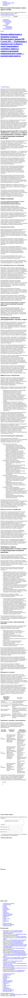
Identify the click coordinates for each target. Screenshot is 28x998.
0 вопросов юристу (5, 86)
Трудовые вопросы (7, 21)
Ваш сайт (3, 831)
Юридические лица (7, 28)
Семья (7, 24)
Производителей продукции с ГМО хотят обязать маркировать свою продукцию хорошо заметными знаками (15, 945)
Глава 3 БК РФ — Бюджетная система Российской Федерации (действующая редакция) (15, 958)
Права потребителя (7, 915)
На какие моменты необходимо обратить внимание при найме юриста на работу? (14, 951)
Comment (3, 824)
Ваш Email (3, 829)
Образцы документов (8, 913)
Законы (4, 905)
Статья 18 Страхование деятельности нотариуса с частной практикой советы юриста (15, 937)
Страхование (8, 26)
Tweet (4, 781)
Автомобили (6, 19)
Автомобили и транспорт (8, 903)
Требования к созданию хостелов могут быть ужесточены (14, 935)
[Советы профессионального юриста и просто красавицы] (7, 14)
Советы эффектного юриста (16, 994)
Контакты (5, 5)
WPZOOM (12, 995)
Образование (6, 912)
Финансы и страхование (8, 924)
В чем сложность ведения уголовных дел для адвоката (12, 961)
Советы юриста (6, 918)
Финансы (5, 25)
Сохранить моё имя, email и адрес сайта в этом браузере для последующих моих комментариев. (14, 835)
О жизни (5, 911)
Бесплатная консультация (8, 2)
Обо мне (5, 1)
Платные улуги (6, 3)
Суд (4, 922)
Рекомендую (6, 916)
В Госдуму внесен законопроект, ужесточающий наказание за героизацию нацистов (13, 931)
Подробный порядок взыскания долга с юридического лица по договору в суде (14, 940)
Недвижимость (9, 27)
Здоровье (8, 23)
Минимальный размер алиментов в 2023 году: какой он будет (14, 971)
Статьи (2, 31)
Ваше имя (3, 827)
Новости (5, 910)
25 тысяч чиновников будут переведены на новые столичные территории (13, 943)
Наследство (5, 908)
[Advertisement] (14, 72)
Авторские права (7, 20)
